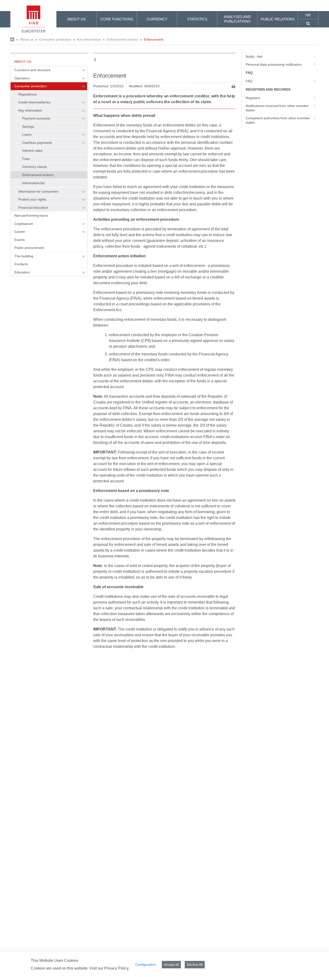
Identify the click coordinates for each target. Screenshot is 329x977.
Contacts (21, 264)
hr (308, 15)
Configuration (145, 964)
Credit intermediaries (34, 102)
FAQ (249, 81)
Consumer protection (55, 39)
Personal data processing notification (274, 64)
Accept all (171, 964)
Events (19, 240)
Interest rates (32, 150)
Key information (89, 39)
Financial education (33, 207)
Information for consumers (38, 191)
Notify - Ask (254, 56)
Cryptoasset (23, 224)
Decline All (195, 964)
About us (26, 39)
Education (22, 272)
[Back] (95, 60)
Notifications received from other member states (277, 108)
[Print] (233, 86)
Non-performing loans (31, 215)
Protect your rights (32, 199)
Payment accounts (36, 118)
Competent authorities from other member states (278, 120)
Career (19, 231)
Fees (26, 159)
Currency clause (34, 167)
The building (23, 256)
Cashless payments (37, 143)
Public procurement (29, 248)
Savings (28, 126)
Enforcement (153, 39)
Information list (33, 183)
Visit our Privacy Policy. (109, 968)
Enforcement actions (122, 39)
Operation (22, 78)
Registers (253, 98)
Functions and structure (32, 70)
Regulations (27, 94)
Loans (27, 134)
